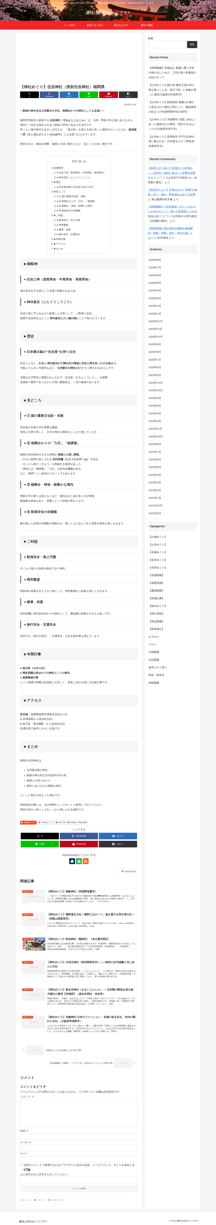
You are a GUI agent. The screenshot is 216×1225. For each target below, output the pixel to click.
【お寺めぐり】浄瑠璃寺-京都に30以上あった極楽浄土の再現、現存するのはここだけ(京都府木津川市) (172, 124)
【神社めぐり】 (29, 822)
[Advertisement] (79, 59)
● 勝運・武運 (64, 229)
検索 (150, 38)
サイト (24, 1153)
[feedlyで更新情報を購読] (79, 861)
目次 (74, 161)
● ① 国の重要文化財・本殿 (71, 196)
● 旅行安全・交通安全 (68, 234)
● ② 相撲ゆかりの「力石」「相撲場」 (77, 201)
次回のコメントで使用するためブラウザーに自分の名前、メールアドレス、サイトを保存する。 (80, 1165)
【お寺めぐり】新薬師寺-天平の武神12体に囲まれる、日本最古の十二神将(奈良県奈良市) (172, 141)
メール (25, 1142)
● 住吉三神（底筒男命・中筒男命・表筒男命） (81, 172)
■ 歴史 (57, 182)
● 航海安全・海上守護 (68, 220)
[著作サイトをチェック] (72, 861)
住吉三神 (61, 822)
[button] (128, 94)
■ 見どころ (59, 191)
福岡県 (84, 822)
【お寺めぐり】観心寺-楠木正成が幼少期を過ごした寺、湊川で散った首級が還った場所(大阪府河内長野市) (172, 90)
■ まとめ (58, 248)
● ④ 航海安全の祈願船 (69, 210)
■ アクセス (59, 243)
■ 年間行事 (59, 239)
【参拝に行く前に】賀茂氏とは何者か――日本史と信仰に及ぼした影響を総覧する (172, 173)
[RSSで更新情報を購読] (86, 861)
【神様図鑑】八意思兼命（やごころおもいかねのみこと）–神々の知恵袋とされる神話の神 (172, 211)
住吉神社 (73, 822)
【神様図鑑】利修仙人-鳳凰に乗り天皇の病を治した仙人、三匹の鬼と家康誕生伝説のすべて (172, 72)
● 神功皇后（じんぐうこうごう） (74, 177)
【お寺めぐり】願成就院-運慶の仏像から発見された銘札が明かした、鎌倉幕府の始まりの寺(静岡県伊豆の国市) (172, 107)
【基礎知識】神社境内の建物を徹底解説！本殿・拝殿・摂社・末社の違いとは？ (170, 233)
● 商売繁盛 (62, 225)
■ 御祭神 (58, 168)
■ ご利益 (58, 215)
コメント (27, 1096)
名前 (24, 1130)
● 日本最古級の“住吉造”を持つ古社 (75, 187)
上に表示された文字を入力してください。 (45, 1174)
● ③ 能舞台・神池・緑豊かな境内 (74, 205)
